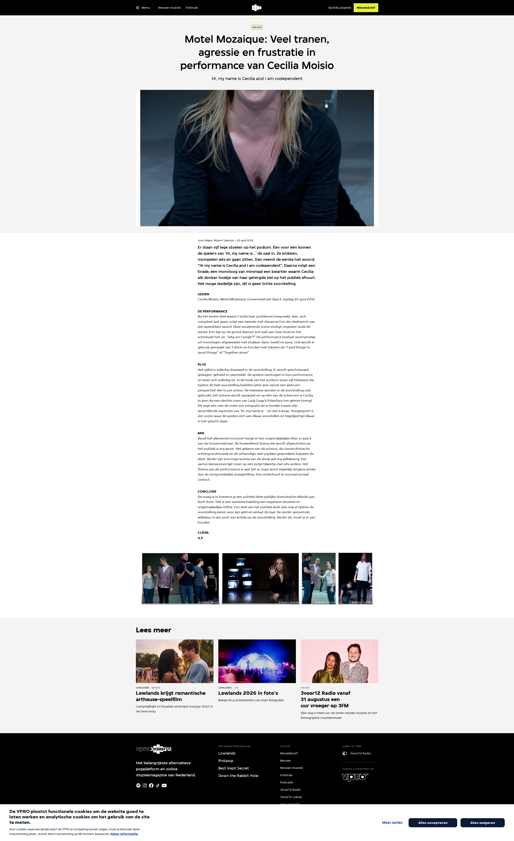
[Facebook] (151, 785)
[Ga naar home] (257, 8)
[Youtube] (164, 785)
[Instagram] (144, 785)
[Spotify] (138, 785)
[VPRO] (355, 778)
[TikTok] (157, 785)
